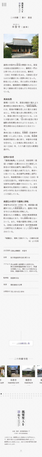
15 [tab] (33, 393)
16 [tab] (36, 393)
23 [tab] (10, 395)
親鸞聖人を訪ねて (21, 7)
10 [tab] (22, 393)
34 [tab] (36, 395)
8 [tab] (17, 393)
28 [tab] (22, 395)
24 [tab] (12, 395)
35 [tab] (38, 395)
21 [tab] (5, 395)
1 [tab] (1, 393)
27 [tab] (19, 395)
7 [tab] (15, 393)
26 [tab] (17, 395)
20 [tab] (3, 395)
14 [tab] (31, 393)
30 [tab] (26, 395)
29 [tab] (24, 395)
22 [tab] (8, 395)
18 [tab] (40, 393)
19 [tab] (1, 395)
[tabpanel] (28, 376)
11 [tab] (24, 393)
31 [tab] (29, 395)
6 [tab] (12, 393)
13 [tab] (29, 393)
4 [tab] (8, 393)
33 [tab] (33, 395)
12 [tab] (26, 393)
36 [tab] (40, 395)
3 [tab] (5, 393)
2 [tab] (3, 393)
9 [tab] (19, 393)
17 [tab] (38, 393)
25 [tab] (15, 395)
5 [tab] (10, 393)
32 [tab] (31, 395)
